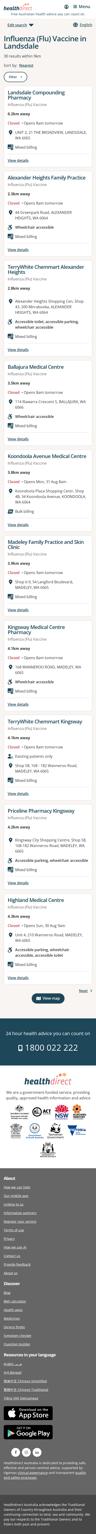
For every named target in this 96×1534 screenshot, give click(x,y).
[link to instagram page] (26, 1452)
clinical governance (33, 1472)
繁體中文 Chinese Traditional (26, 1389)
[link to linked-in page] (37, 1452)
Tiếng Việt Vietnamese (21, 1398)
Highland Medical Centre (36, 899)
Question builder (17, 1344)
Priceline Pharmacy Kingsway (41, 810)
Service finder (14, 1327)
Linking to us (14, 1204)
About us (11, 1273)
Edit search (17, 25)
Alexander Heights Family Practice (47, 177)
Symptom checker (17, 1335)
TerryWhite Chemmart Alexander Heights (46, 269)
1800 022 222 (50, 1047)
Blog (7, 1292)
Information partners (20, 1213)
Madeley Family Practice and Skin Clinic (46, 544)
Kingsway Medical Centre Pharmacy (36, 629)
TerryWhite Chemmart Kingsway (45, 721)
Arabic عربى (13, 1364)
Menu (84, 6)
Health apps (13, 1310)
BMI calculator (15, 1301)
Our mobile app (16, 1196)
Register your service (20, 1221)
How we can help (17, 1187)
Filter (18, 78)
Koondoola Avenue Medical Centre (47, 455)
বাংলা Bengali (13, 1372)
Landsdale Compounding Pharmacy (36, 95)
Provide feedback (17, 1264)
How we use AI (15, 1247)
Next (83, 990)
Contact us (12, 1256)
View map (54, 999)
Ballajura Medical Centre (36, 366)
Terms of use (14, 1230)
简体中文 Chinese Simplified (25, 1381)
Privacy (9, 1238)
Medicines (12, 1318)
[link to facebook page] (15, 1452)
